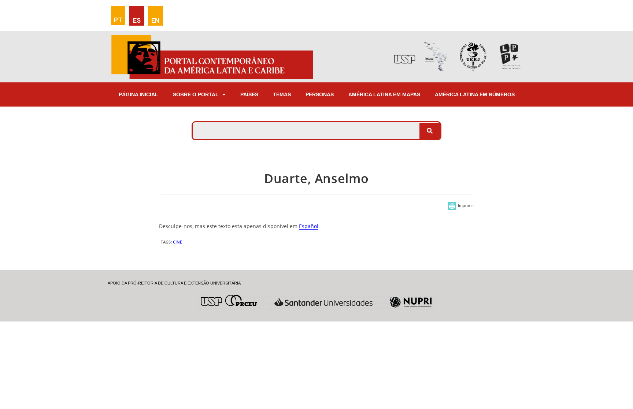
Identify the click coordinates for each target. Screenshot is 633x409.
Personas (320, 94)
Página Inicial (138, 94)
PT (118, 20)
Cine (177, 242)
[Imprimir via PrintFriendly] (461, 206)
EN (155, 20)
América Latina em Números (475, 94)
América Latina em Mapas (384, 94)
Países (249, 94)
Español (308, 226)
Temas (282, 94)
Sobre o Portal (196, 94)
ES (137, 20)
